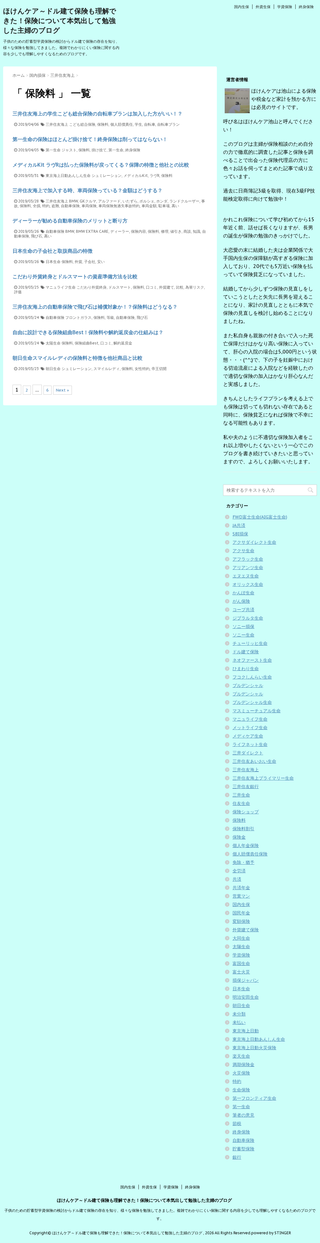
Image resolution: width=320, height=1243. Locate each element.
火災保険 (241, 1073)
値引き (176, 231)
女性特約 (142, 368)
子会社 (89, 261)
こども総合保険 (82, 124)
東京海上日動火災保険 (254, 1047)
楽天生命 (241, 1056)
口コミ (151, 287)
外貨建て (166, 287)
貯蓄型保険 (243, 1149)
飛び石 (36, 236)
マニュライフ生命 (61, 287)
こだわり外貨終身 (92, 287)
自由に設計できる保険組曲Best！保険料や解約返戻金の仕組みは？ (87, 332)
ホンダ (162, 201)
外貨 (78, 261)
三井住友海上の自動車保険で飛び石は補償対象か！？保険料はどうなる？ (95, 307)
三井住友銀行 (245, 786)
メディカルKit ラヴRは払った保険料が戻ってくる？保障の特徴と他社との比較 (100, 165)
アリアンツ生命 (247, 567)
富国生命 (241, 963)
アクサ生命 (243, 550)
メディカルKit (135, 175)
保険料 (102, 124)
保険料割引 (243, 828)
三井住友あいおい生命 (254, 761)
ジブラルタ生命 (247, 618)
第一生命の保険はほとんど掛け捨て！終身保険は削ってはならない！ (90, 139)
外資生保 (263, 6)
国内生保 (241, 6)
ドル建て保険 (245, 652)
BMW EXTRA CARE (92, 231)
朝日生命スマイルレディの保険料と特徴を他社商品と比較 (77, 358)
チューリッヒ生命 (250, 643)
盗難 (55, 205)
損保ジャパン (245, 980)
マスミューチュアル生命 (256, 711)
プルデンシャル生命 (252, 702)
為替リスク (194, 287)
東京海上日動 (245, 1031)
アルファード (109, 201)
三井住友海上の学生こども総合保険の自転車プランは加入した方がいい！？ (97, 113)
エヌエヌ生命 (245, 576)
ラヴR (154, 175)
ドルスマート (119, 287)
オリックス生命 (247, 584)
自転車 (149, 124)
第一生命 (53, 150)
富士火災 (241, 972)
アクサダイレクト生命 (254, 542)
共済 (236, 879)
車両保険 (89, 205)
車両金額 (149, 205)
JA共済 (238, 525)
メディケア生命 (247, 736)
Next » (62, 390)
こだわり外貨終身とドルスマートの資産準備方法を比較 (75, 276)
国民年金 (241, 913)
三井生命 (241, 795)
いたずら (130, 201)
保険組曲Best (86, 343)
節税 (236, 1123)
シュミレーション (107, 175)
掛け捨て (99, 150)
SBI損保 (240, 534)
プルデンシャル (247, 685)
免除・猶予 (243, 862)
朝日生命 (53, 368)
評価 (18, 292)
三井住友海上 (57, 124)
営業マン (241, 896)
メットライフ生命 (250, 727)
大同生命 (241, 938)
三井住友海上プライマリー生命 (263, 778)
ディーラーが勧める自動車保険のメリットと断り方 (70, 220)
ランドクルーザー (184, 201)
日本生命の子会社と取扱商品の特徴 (52, 251)
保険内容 (138, 231)
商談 (187, 231)
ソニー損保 (243, 626)
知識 (196, 231)
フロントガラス (78, 317)
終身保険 (306, 6)
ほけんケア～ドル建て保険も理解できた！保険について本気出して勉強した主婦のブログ (59, 21)
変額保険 (241, 921)
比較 (179, 287)
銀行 (236, 1157)
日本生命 (53, 261)
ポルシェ (146, 201)
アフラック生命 (247, 559)
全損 (36, 205)
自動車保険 (70, 205)
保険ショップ (245, 812)
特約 (46, 205)
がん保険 (241, 601)
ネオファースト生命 (252, 660)
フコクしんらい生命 (252, 677)
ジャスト (69, 150)
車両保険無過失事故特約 (119, 205)
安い (101, 261)
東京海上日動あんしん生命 (68, 175)
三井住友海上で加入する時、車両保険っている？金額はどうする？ (87, 190)
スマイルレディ (106, 368)
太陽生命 (53, 343)
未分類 (239, 1014)
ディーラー (119, 231)
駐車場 (164, 205)
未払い (239, 1022)
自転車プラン (168, 124)
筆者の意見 (243, 1115)
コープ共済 (243, 609)
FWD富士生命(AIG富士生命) (259, 517)
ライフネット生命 (250, 744)
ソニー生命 (243, 635)
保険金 (239, 837)
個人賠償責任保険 (250, 854)
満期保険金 (243, 1064)
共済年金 (241, 887)
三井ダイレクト (247, 753)
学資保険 (284, 6)
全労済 (239, 871)
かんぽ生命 (243, 593)
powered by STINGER (271, 1233)
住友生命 (241, 803)
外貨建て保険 (245, 930)
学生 (138, 124)
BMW (73, 201)
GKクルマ (88, 201)
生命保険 (241, 1090)
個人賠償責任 (121, 124)
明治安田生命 (245, 997)
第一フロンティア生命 (254, 1098)
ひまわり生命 (245, 668)
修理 (164, 231)
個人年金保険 (245, 845)
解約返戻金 (122, 343)
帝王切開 (159, 368)
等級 (110, 317)
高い (175, 205)
